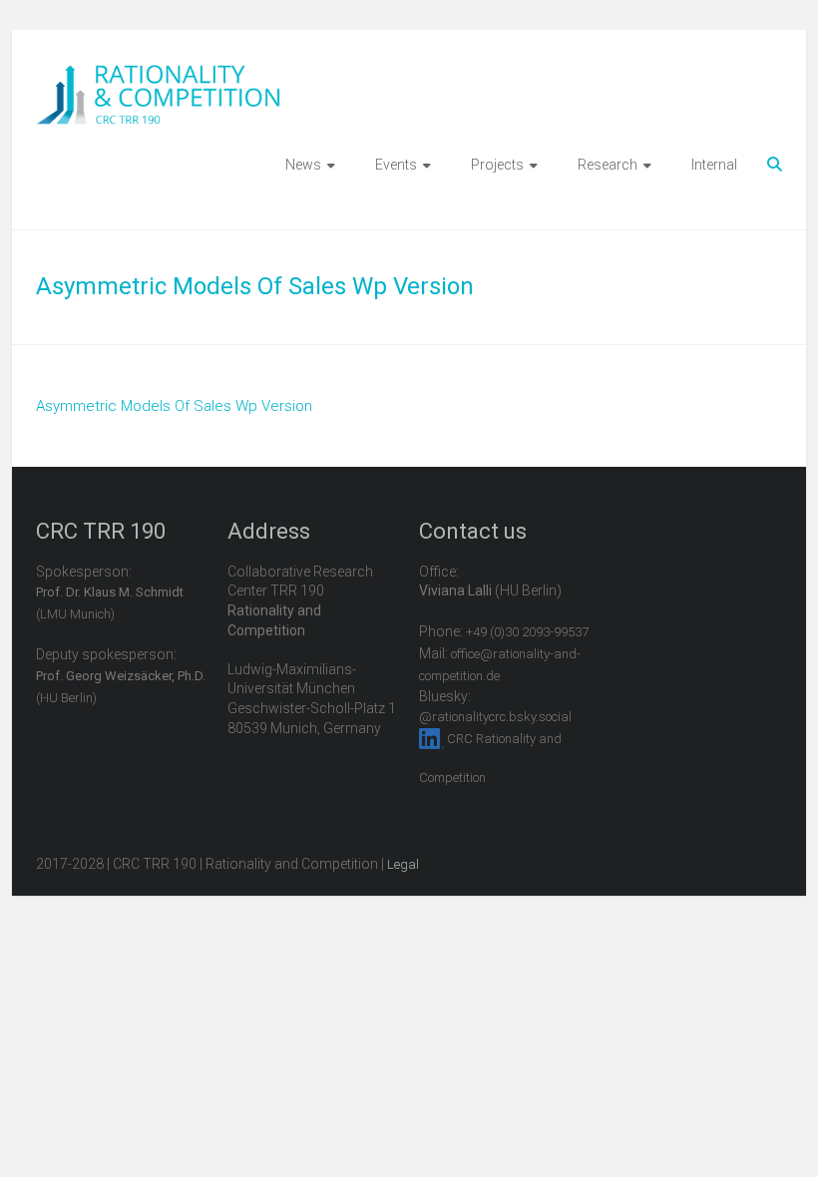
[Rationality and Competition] (158, 76)
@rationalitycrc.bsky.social (495, 716)
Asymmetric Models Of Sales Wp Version (174, 406)
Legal (403, 864)
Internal (714, 165)
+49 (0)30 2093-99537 (527, 631)
